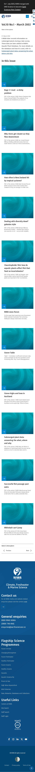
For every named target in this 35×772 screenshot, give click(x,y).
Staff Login (4, 716)
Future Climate (6, 649)
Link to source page (17, 84)
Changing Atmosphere (8, 653)
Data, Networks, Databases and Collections (15, 693)
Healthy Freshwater (7, 661)
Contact (6, 765)
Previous (8, 550)
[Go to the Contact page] (3, 607)
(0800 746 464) (7, 624)
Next (27, 550)
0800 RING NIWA (8, 620)
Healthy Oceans (6, 669)
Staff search (5, 712)
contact (21, 602)
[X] (34, 20)
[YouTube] (34, 24)
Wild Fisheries (6, 689)
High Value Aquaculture (9, 685)
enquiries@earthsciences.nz (13, 627)
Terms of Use (27, 765)
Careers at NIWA (6, 704)
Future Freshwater (7, 657)
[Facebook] (34, 11)
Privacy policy (16, 765)
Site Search (5, 708)
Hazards (4, 673)
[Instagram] (34, 14)
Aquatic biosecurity (7, 677)
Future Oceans (6, 665)
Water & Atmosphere (7, 29)
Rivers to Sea (5, 681)
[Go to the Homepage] (6, 16)
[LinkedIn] (34, 17)
